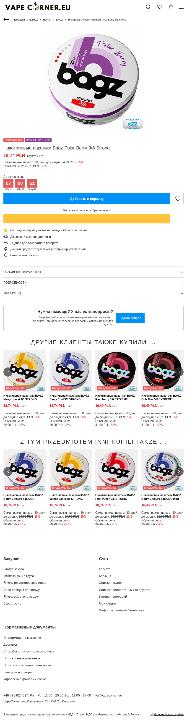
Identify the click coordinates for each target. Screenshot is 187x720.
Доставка (10, 644)
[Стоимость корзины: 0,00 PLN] (171, 7)
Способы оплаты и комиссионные (28, 651)
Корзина (105, 576)
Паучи (46, 19)
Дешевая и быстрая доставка (30, 236)
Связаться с (12, 603)
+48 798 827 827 (15, 695)
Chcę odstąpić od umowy (21, 590)
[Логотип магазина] (37, 6)
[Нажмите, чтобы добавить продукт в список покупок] (178, 198)
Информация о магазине (22, 637)
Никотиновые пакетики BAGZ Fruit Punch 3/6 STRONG (115, 497)
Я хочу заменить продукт (22, 596)
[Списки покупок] (159, 7)
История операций (113, 596)
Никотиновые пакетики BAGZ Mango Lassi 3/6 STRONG (23, 397)
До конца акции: (14, 176)
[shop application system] (167, 714)
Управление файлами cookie (25, 679)
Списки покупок (110, 582)
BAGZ (59, 19)
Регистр (104, 569)
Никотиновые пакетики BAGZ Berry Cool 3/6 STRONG (69, 397)
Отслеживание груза (18, 576)
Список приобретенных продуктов (124, 590)
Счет (104, 558)
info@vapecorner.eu (107, 695)
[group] (93, 79)
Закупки (11, 558)
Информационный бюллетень (121, 610)
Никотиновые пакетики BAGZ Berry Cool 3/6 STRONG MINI (161, 497)
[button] (8, 372)
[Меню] (182, 7)
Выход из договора (17, 672)
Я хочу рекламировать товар (24, 582)
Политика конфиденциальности (27, 665)
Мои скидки (107, 603)
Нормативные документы (29, 627)
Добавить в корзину (87, 199)
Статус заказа (13, 569)
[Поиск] (148, 7)
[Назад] (7, 19)
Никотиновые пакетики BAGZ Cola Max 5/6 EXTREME (161, 397)
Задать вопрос (130, 318)
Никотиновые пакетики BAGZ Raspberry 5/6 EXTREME (115, 397)
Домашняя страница (26, 19)
